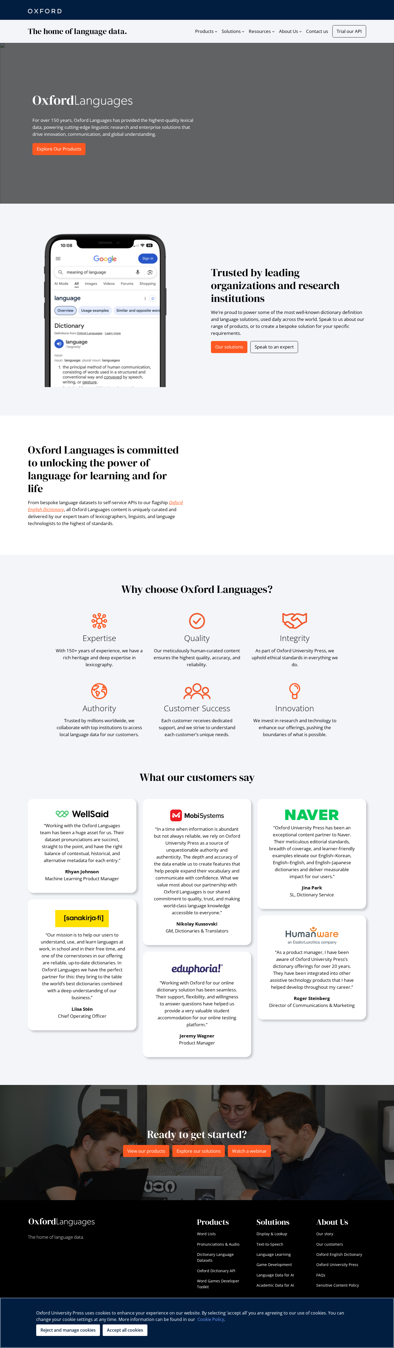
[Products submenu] (216, 31)
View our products (146, 1151)
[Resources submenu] (273, 31)
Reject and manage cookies (68, 1330)
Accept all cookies (125, 1330)
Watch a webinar (249, 1151)
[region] (197, 1323)
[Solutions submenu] (243, 31)
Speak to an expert (274, 347)
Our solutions (229, 347)
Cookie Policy (211, 1319)
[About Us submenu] (300, 31)
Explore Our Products (59, 149)
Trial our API (349, 31)
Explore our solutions (199, 1151)
